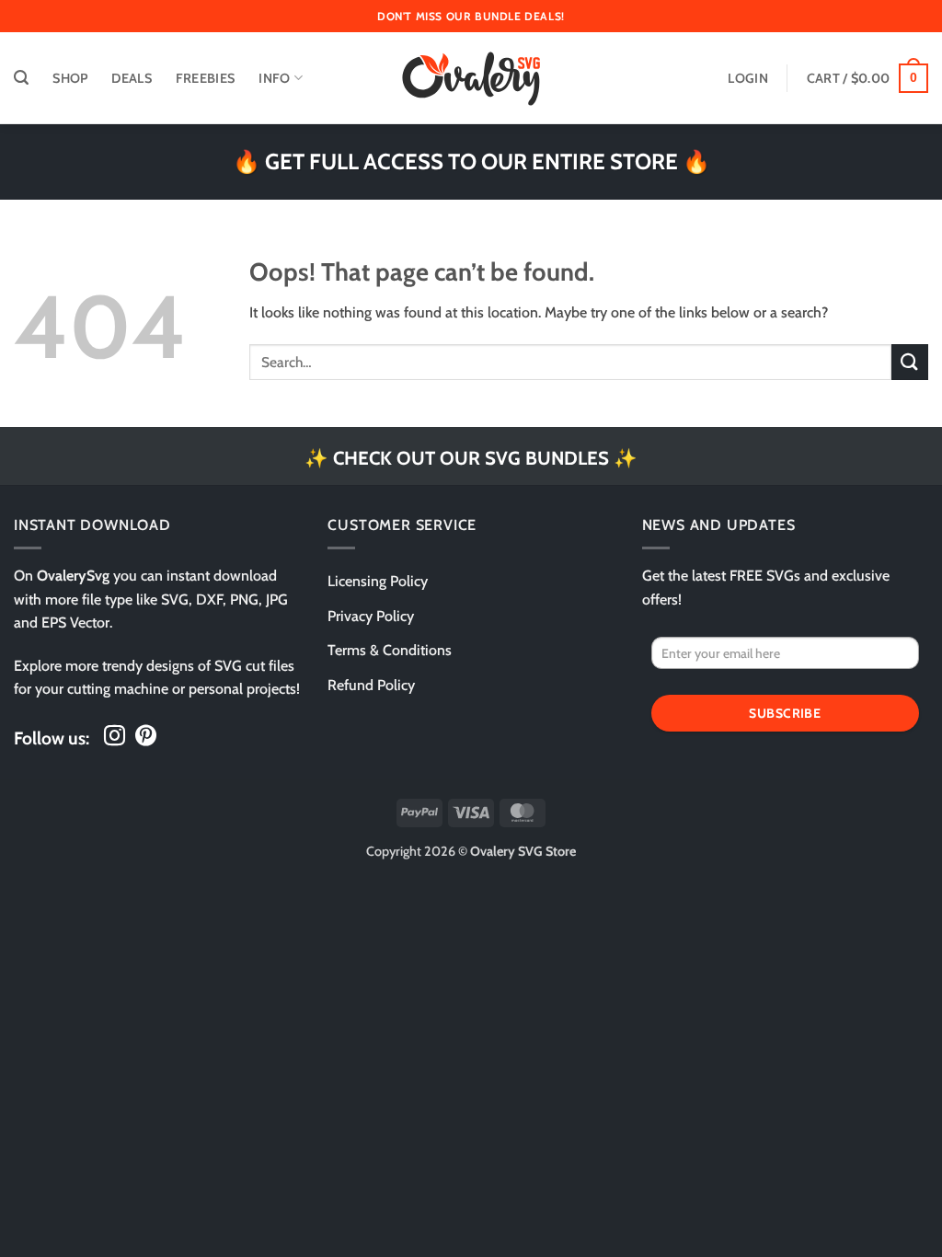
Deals (131, 78)
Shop (69, 78)
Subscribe (785, 713)
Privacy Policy (370, 616)
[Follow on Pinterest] (145, 737)
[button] (21, 78)
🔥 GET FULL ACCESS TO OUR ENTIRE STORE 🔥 (471, 161)
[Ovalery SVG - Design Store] (471, 79)
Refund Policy (371, 685)
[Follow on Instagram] (114, 737)
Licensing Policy (377, 581)
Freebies (205, 78)
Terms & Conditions (389, 650)
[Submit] (909, 362)
